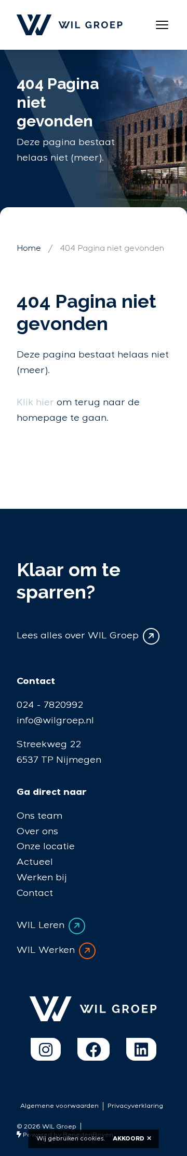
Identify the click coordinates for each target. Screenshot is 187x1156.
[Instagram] (46, 1049)
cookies (91, 1138)
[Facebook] (93, 1049)
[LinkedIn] (141, 1049)
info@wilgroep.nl (55, 720)
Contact (35, 893)
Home (29, 248)
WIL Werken (46, 950)
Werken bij (42, 877)
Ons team (39, 815)
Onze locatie (46, 846)
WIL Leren (40, 925)
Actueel (35, 862)
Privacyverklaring (135, 1106)
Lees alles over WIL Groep (78, 636)
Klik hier (35, 402)
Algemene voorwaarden (59, 1106)
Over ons (37, 831)
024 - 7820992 (50, 705)
